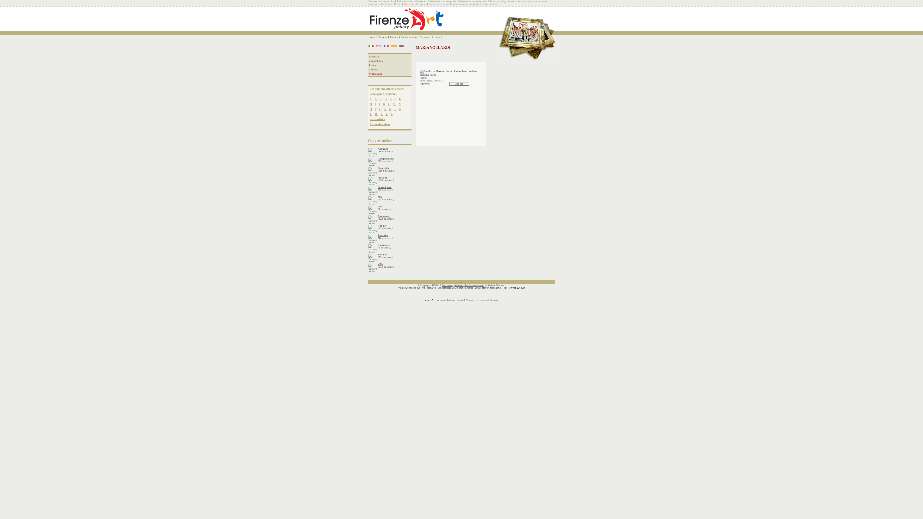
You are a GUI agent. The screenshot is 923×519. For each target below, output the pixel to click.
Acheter (436, 37)
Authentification (380, 124)
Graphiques (385, 187)
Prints (372, 65)
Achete (459, 83)
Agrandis (425, 83)
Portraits (383, 235)
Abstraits (383, 149)
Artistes (394, 37)
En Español (482, 300)
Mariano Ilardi (428, 75)
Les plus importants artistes (387, 89)
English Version (465, 300)
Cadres (373, 69)
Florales (382, 177)
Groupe (382, 37)
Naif (380, 206)
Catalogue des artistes (383, 94)
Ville (380, 264)
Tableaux (374, 56)
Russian (494, 300)
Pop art (382, 225)
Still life (382, 254)
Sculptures (384, 245)
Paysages (384, 216)
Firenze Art (447, 285)
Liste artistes (377, 119)
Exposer (425, 37)
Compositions (386, 158)
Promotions (375, 74)
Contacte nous (409, 37)
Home (372, 37)
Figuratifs (383, 168)
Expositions (376, 61)
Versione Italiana (446, 300)
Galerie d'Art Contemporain (469, 285)
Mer (380, 197)
